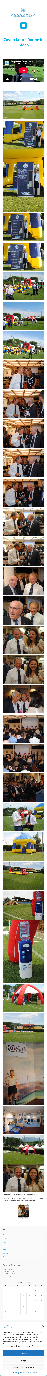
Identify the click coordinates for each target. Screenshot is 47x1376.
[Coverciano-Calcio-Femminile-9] (23, 846)
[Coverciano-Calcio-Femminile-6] (23, 951)
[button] (43, 1326)
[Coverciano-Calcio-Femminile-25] (23, 374)
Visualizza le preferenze (23, 1367)
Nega (23, 1360)
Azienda (5, 1238)
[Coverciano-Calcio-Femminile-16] (23, 640)
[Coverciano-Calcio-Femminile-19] (23, 551)
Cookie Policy (14, 1373)
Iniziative (5, 1246)
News (4, 1257)
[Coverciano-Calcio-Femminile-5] (23, 998)
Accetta (23, 1353)
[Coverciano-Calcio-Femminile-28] (23, 286)
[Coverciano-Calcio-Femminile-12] (23, 758)
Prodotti (5, 1242)
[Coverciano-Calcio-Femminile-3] (23, 1073)
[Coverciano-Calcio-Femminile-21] (23, 492)
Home (4, 1235)
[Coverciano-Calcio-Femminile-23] (23, 433)
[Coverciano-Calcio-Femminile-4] (23, 1027)
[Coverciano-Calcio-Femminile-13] (23, 728)
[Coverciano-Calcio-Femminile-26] (23, 345)
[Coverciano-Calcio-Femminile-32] (23, 135)
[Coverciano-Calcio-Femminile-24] (23, 404)
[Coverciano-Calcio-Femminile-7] (23, 905)
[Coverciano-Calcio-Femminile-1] (23, 1149)
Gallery (5, 1249)
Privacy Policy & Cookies (28, 1373)
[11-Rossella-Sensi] (23, 1183)
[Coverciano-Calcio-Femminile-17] (23, 610)
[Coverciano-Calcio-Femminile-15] (23, 669)
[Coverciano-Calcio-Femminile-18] (23, 581)
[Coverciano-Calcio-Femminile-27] (23, 316)
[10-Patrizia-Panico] (23, 1212)
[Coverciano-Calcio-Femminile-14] (23, 699)
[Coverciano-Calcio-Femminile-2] (23, 1120)
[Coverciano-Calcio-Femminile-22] (23, 463)
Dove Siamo (6, 1253)
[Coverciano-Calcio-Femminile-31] (23, 180)
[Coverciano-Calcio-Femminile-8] (23, 876)
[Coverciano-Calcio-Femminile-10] (23, 817)
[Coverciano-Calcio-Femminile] (23, 105)
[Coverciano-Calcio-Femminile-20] (23, 522)
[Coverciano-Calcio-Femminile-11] (23, 787)
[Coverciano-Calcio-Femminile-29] (23, 257)
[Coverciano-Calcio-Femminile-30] (23, 227)
